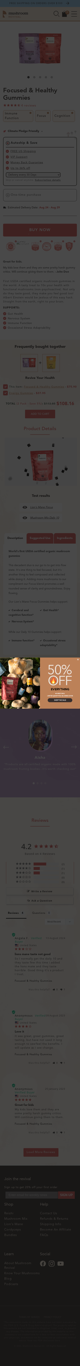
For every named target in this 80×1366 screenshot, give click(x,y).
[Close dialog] (78, 659)
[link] (60, 675)
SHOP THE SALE (60, 700)
